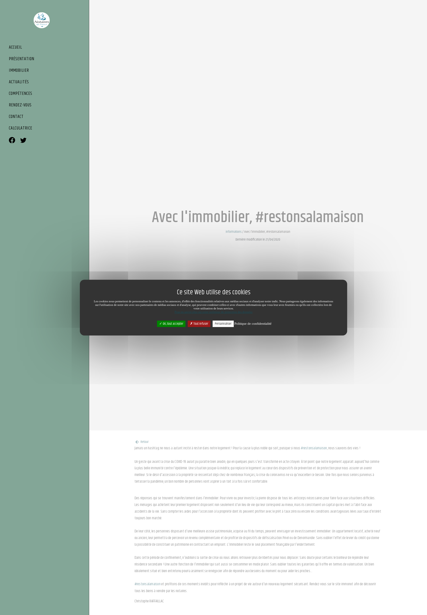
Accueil (15, 48)
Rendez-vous (20, 105)
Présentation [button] (21, 59)
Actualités (19, 82)
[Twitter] (23, 141)
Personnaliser (223, 323)
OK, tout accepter (172, 323)
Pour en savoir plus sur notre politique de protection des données (213, 312)
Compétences (20, 94)
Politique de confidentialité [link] (253, 323)
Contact (16, 117)
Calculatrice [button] (20, 128)
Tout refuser (200, 323)
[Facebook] (12, 141)
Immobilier (19, 71)
